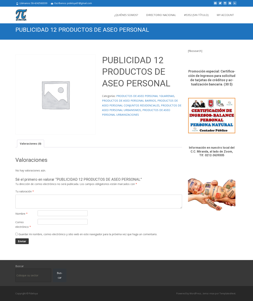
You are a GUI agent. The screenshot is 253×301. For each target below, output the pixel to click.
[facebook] (215, 4)
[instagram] (225, 4)
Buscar (19, 266)
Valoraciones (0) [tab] (30, 143)
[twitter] (220, 4)
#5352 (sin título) (196, 15)
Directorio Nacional (161, 15)
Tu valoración (24, 191)
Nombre (21, 213)
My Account (225, 15)
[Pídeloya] (18, 14)
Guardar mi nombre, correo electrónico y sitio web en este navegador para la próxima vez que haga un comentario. (88, 234)
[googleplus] (230, 4)
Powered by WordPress (189, 293)
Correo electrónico (23, 224)
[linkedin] (235, 4)
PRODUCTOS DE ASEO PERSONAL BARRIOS (129, 100)
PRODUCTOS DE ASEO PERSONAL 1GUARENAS (145, 96)
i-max (212, 293)
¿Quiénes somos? (126, 15)
